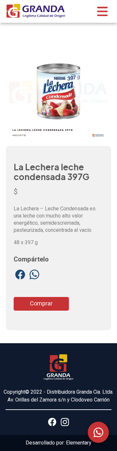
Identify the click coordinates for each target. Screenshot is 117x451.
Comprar (41, 303)
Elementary (78, 443)
